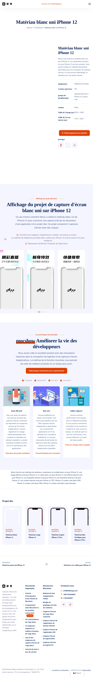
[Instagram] (74, 145)
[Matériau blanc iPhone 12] (12, 515)
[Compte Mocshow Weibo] (63, 604)
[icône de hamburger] (89, 4)
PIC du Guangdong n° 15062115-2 (27, 672)
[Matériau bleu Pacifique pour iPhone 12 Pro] (81, 515)
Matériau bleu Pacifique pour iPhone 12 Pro (80, 537)
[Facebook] (61, 145)
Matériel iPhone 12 (9, 530)
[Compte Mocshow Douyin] (70, 604)
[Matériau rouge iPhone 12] (35, 515)
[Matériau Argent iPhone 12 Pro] (58, 515)
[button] (39, 312)
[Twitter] (68, 145)
